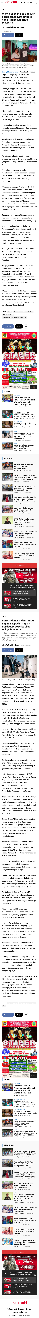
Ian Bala (16, 407)
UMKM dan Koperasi (19, 410)
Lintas (4, 9)
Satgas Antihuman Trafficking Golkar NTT (14, 317)
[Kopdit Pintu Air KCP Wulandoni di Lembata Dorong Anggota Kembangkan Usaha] (7, 414)
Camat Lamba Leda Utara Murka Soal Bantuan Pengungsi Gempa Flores (25, 533)
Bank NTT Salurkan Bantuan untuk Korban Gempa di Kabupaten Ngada (24, 510)
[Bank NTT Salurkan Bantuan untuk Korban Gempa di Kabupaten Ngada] (7, 509)
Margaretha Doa (28, 312)
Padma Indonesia (8, 314)
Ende (9, 312)
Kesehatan (17, 395)
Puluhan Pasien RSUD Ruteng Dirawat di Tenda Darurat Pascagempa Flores (24, 488)
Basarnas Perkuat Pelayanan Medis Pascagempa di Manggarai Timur (24, 446)
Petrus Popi (16, 481)
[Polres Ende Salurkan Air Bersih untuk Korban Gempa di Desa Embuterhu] (7, 544)
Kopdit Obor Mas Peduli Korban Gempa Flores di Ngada (25, 424)
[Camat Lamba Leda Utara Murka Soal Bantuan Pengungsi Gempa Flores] (7, 533)
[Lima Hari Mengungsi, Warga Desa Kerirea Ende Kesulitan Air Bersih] (7, 555)
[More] (26, 35)
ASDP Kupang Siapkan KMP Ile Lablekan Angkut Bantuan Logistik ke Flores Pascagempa (25, 499)
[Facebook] (21, 2)
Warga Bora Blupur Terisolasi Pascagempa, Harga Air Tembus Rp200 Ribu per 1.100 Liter (25, 477)
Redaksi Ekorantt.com (15, 27)
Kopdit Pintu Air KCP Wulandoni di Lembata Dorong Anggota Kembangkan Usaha (25, 414)
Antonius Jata (17, 548)
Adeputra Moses (18, 450)
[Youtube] (31, 2)
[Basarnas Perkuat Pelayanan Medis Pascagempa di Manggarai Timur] (7, 446)
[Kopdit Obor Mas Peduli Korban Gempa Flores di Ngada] (7, 424)
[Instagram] (24, 2)
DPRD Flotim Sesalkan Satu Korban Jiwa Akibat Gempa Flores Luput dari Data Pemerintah (24, 521)
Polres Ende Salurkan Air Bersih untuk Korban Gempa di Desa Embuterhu (25, 544)
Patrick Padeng (17, 440)
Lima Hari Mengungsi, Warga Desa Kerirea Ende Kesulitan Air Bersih (24, 555)
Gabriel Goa (17, 312)
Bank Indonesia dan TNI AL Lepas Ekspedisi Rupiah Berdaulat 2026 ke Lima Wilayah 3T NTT (24, 435)
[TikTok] (28, 2)
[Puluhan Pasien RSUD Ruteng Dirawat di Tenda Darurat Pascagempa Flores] (7, 487)
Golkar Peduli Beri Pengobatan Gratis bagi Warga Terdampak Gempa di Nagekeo (24, 401)
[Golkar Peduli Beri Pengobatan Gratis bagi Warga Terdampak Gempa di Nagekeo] (7, 398)
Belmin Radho (17, 427)
